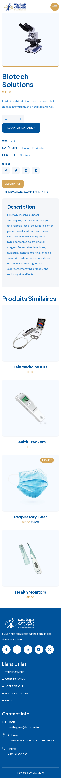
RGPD (8, 700)
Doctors (25, 155)
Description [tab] (13, 183)
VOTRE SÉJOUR (14, 686)
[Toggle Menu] (54, 6)
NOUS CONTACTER (16, 693)
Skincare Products (32, 148)
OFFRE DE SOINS (15, 679)
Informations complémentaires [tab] (27, 192)
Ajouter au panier (21, 127)
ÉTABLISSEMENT (15, 672)
